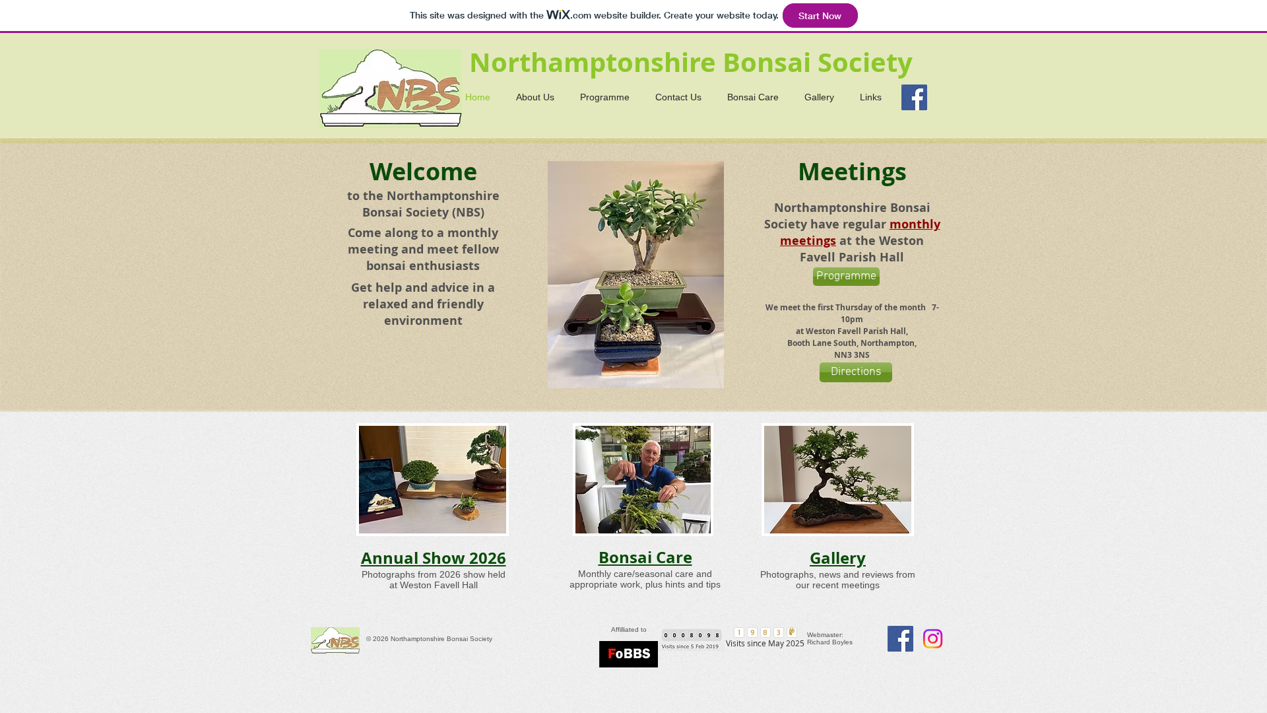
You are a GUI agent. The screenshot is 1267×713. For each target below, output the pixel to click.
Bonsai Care (645, 557)
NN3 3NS (852, 354)
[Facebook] (914, 97)
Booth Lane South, (824, 343)
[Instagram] (933, 639)
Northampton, (889, 343)
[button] (636, 274)
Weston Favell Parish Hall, (857, 331)
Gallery (838, 558)
